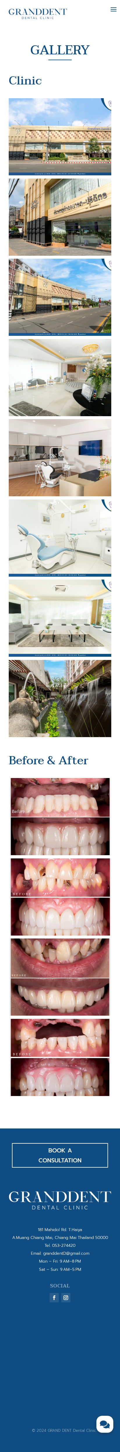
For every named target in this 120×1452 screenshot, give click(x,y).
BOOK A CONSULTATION (60, 1155)
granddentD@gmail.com (66, 1253)
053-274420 (63, 1245)
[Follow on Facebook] (54, 1297)
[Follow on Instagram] (65, 1297)
